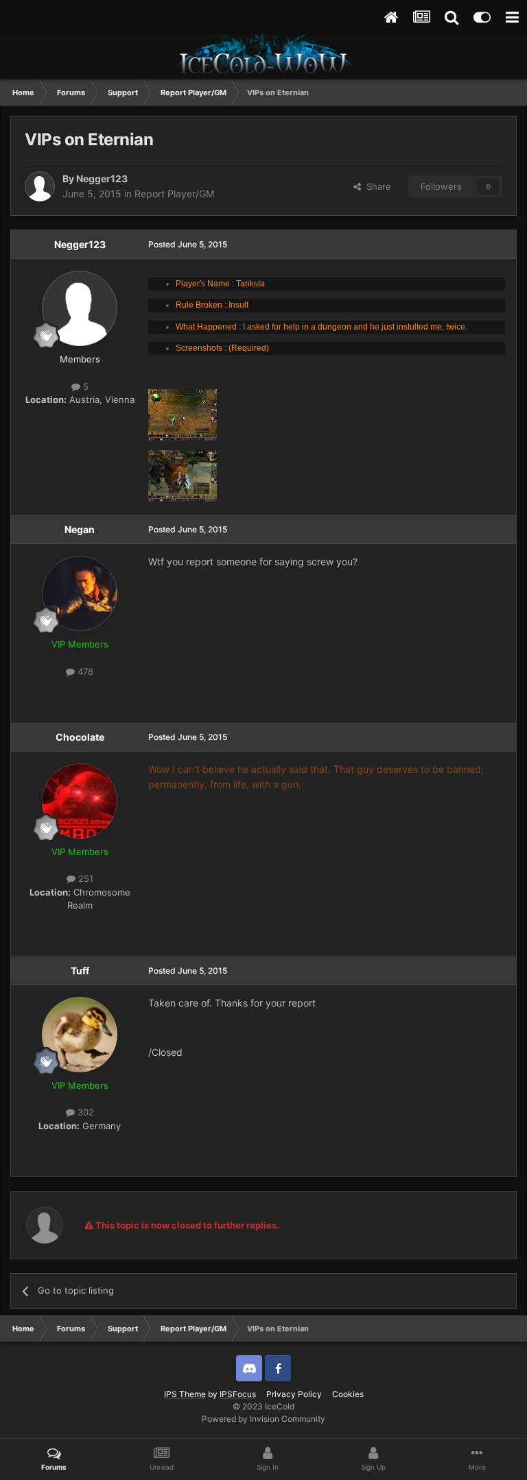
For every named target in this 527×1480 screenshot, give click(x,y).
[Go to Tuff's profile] (79, 1034)
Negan (80, 529)
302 (84, 1112)
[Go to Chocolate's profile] (79, 801)
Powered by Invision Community (263, 1419)
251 (84, 878)
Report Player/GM (174, 193)
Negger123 (102, 178)
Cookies (348, 1394)
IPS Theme (185, 1394)
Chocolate (80, 737)
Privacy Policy (294, 1394)
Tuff (80, 970)
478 (84, 671)
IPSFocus (238, 1394)
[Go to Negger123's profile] (40, 186)
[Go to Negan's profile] (79, 593)
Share (376, 186)
